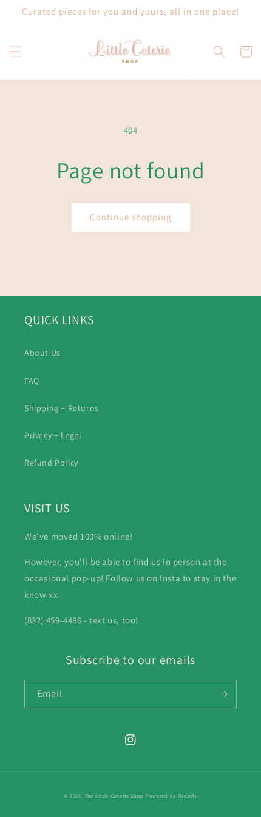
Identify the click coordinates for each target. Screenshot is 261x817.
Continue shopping (131, 217)
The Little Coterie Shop (114, 795)
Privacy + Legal (53, 435)
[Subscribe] (222, 694)
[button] (15, 51)
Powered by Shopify (171, 795)
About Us (42, 352)
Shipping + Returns (61, 407)
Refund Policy (51, 462)
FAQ (31, 380)
